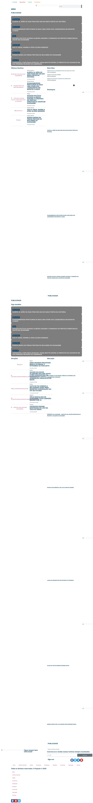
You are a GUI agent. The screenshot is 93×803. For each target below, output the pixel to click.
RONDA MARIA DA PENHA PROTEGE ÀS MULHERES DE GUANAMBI (36, 55)
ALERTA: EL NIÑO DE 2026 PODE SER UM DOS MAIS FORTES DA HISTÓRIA (39, 22)
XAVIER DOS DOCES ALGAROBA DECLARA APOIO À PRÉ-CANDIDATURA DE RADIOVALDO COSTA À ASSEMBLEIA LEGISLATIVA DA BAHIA (40, 376)
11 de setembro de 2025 (34, 393)
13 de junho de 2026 (33, 382)
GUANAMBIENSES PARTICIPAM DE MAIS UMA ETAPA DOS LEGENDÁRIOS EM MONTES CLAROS (43, 30)
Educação (70, 765)
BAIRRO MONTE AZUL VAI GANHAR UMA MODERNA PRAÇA (61, 724)
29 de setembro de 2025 (34, 402)
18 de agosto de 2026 (31, 113)
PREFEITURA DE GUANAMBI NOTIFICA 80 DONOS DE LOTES (61, 70)
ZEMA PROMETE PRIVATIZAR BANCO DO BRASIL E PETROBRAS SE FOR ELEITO (40, 364)
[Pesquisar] (81, 6)
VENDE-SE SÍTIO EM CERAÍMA (54, 74)
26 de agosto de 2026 (31, 79)
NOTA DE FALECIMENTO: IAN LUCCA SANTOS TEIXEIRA (60, 487)
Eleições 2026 (15, 60)
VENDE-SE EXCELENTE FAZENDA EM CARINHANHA (59, 78)
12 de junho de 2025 (33, 411)
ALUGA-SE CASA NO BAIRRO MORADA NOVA (58, 665)
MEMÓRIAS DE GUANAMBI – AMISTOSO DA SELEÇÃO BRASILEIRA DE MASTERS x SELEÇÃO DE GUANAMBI (64, 415)
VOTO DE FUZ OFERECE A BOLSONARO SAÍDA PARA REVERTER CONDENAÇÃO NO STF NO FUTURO (40, 388)
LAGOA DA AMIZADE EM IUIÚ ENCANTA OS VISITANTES (60, 580)
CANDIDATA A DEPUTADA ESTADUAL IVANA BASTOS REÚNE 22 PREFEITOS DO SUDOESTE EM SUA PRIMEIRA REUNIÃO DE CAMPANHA (46, 63)
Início (14, 765)
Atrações (55, 765)
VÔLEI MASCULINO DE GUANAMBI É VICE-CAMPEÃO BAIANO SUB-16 (40, 398)
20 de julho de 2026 (33, 368)
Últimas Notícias (16, 19)
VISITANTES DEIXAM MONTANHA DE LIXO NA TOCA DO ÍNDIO (39, 407)
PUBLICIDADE (16, 13)
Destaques (46, 765)
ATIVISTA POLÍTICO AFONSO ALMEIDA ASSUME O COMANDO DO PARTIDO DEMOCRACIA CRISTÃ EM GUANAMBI (45, 39)
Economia (38, 765)
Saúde (31, 765)
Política (14, 36)
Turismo (78, 765)
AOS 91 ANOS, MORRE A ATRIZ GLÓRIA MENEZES (30, 47)
